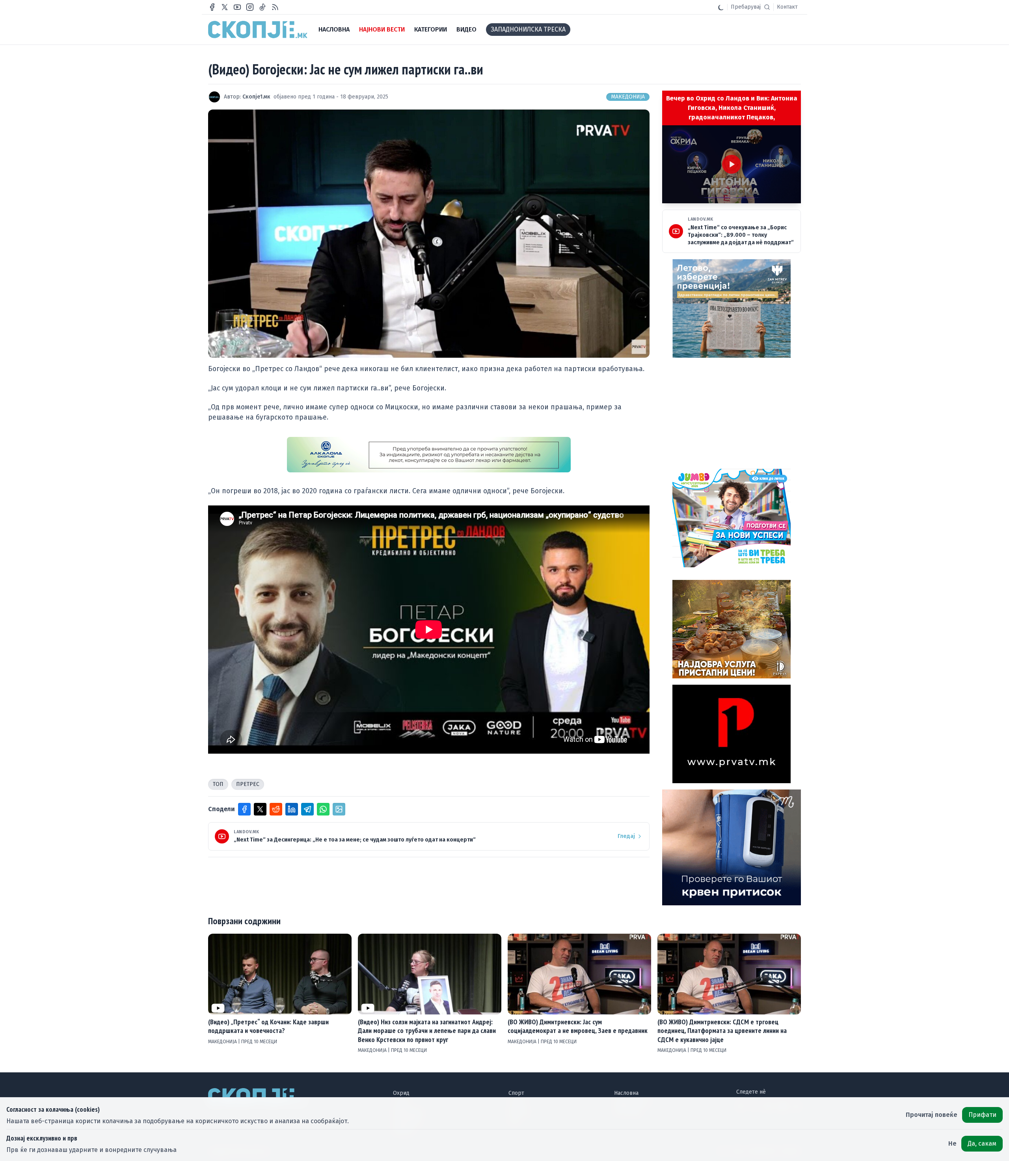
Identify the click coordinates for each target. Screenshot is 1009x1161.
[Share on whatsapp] (323, 809)
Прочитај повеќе (931, 1114)
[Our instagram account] (250, 7)
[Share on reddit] (276, 809)
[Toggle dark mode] (721, 7)
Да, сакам (982, 1143)
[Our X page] (225, 7)
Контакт (787, 7)
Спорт (516, 1093)
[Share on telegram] (307, 809)
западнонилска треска (528, 29)
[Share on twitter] (260, 809)
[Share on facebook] (244, 809)
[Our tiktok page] (262, 7)
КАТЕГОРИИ (430, 29)
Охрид (401, 1093)
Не (952, 1143)
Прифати (982, 1114)
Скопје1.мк (256, 96)
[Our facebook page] (212, 7)
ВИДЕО (466, 29)
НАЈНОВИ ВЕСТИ (382, 29)
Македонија (628, 96)
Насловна (626, 1093)
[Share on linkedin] (291, 809)
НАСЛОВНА (334, 29)
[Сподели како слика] (339, 809)
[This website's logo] (257, 30)
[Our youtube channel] (237, 7)
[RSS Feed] (275, 7)
